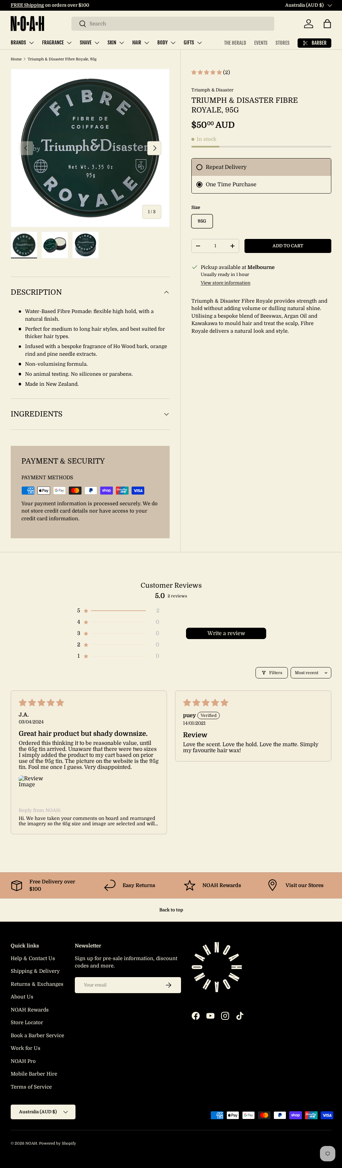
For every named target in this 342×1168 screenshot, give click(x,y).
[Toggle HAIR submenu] (147, 43)
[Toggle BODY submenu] (173, 43)
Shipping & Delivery (35, 971)
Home (16, 59)
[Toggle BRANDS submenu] (31, 43)
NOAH (31, 1143)
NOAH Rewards (30, 1010)
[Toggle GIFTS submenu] (199, 43)
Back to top (171, 909)
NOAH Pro (23, 1061)
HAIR (136, 42)
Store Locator (27, 1022)
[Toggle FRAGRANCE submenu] (69, 43)
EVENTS (261, 43)
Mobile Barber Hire (34, 1074)
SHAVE (86, 42)
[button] (327, 23)
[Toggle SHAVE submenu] (97, 43)
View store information (225, 282)
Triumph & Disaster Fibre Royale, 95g (62, 59)
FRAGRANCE (53, 42)
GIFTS (189, 42)
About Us (22, 997)
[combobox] (172, 24)
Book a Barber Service (37, 1036)
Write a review (226, 633)
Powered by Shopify (57, 1143)
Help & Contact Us (33, 958)
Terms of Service (31, 1087)
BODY (162, 42)
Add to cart (288, 245)
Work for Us (25, 1048)
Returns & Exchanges (37, 984)
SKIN (112, 42)
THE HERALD (235, 43)
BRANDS (18, 42)
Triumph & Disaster (212, 89)
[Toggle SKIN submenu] (122, 43)
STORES (283, 43)
